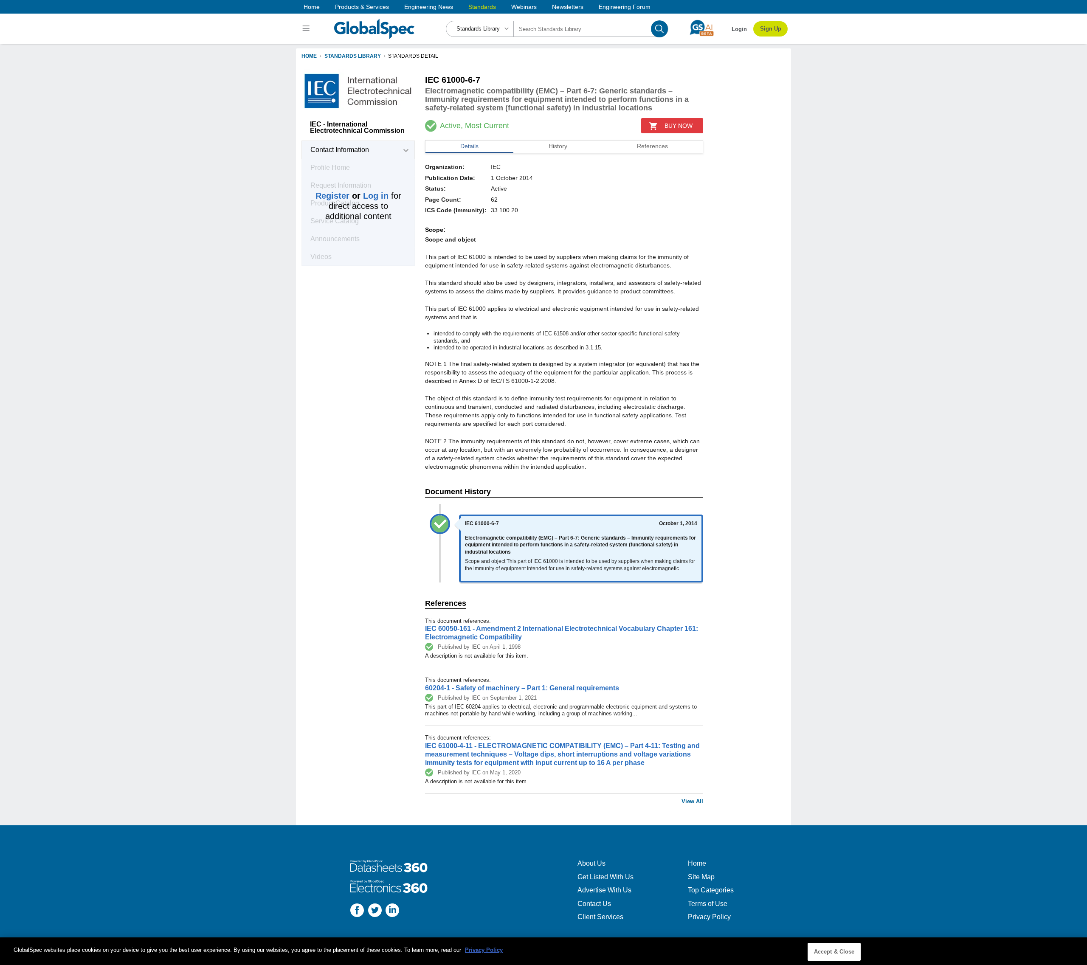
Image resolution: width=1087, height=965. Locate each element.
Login (739, 29)
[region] (543, 951)
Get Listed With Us (605, 877)
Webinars (524, 6)
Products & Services (362, 6)
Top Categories (711, 890)
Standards (482, 6)
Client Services (600, 916)
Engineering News (428, 6)
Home (312, 6)
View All (692, 801)
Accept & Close (834, 951)
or (352, 195)
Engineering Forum (625, 6)
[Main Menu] (307, 29)
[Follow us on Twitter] (375, 911)
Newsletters (567, 6)
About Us (591, 863)
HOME (309, 56)
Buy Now (679, 125)
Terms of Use (707, 903)
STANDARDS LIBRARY (352, 56)
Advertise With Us (604, 890)
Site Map (701, 877)
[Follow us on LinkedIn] (392, 911)
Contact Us (594, 903)
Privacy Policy (709, 916)
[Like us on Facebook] (357, 911)
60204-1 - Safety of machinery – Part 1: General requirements (522, 688)
